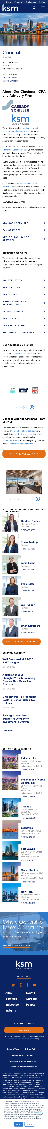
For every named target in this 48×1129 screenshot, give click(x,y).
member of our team (23, 431)
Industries (12, 1004)
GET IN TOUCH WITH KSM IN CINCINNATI (24, 453)
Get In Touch (24, 976)
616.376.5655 (29, 882)
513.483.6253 (29, 530)
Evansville (27, 828)
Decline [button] (29, 1124)
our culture (18, 353)
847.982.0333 (29, 818)
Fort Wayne (28, 849)
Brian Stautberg (30, 626)
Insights (10, 1010)
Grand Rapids (29, 870)
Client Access (30, 2)
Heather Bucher (30, 521)
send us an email (35, 434)
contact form (21, 434)
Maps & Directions (10, 81)
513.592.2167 (29, 611)
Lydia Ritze (28, 584)
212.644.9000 (29, 903)
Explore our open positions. (21, 444)
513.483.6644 (29, 632)
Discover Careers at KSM (16, 945)
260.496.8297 (29, 860)
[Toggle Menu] (43, 8)
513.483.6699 (10, 74)
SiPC (24, 1075)
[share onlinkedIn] (13, 985)
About (9, 993)
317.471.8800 (29, 797)
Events (8, 2)
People (30, 1004)
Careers (31, 998)
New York (26, 891)
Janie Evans (28, 563)
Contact (42, 2)
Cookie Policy (17, 1055)
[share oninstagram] (20, 985)
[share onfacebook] (27, 985)
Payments (18, 2)
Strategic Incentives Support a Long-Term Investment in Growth (15, 718)
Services (11, 998)
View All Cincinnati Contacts (21, 642)
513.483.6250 (29, 570)
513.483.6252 (29, 549)
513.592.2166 (29, 590)
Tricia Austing (29, 542)
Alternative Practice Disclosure (22, 1062)
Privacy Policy (38, 1113)
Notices (29, 1055)
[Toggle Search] (34, 8)
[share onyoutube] (34, 985)
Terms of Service (28, 1039)
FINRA (20, 1075)
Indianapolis (28, 758)
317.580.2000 (29, 770)
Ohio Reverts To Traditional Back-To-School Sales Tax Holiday (19, 700)
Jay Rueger (28, 605)
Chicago (26, 806)
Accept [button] (18, 1124)
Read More (8, 731)
